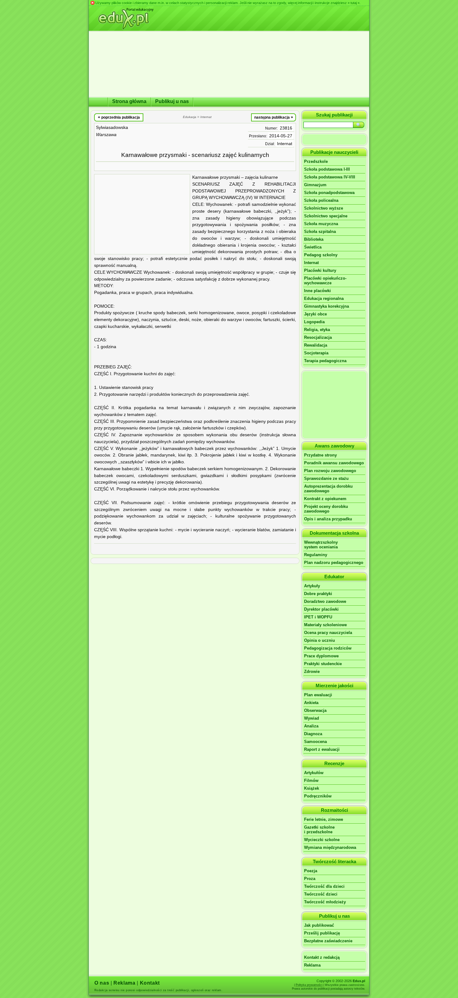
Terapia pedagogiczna (325, 360)
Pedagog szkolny (320, 255)
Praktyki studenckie (323, 663)
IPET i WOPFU (318, 617)
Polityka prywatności (309, 984)
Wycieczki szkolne (322, 839)
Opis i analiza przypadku (328, 519)
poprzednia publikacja (119, 117)
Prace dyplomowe (321, 656)
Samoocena (315, 741)
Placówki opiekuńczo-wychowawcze (325, 280)
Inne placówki (317, 290)
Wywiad (311, 718)
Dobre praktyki (318, 593)
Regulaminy (315, 554)
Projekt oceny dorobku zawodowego (326, 508)
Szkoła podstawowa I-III (327, 169)
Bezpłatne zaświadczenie (328, 941)
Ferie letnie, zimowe (323, 819)
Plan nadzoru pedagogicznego (333, 562)
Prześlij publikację (322, 933)
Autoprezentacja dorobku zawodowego (328, 488)
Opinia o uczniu (319, 640)
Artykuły (312, 586)
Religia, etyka (317, 329)
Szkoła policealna (321, 200)
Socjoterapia (316, 353)
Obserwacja (315, 710)
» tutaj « (354, 3)
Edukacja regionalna (324, 298)
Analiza (311, 726)
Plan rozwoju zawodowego (330, 470)
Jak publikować (319, 925)
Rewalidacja (315, 345)
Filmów (311, 780)
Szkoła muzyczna (321, 223)
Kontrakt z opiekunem (325, 498)
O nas (101, 983)
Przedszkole (316, 161)
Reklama (312, 965)
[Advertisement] (142, 214)
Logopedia (314, 321)
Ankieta (311, 702)
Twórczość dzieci (320, 894)
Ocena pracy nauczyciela (328, 632)
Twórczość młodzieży (325, 902)
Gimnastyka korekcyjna (326, 306)
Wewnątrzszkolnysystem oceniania (321, 544)
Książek (311, 788)
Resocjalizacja (318, 337)
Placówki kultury (320, 270)
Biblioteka (313, 239)
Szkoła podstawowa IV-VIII (329, 177)
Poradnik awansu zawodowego (334, 463)
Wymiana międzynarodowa (330, 847)
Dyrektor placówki (321, 609)
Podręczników (318, 796)
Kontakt (150, 983)
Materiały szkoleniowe (325, 624)
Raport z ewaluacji (322, 749)
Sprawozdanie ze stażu (326, 478)
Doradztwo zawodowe (325, 601)
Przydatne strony (320, 455)
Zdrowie (312, 671)
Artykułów (313, 772)
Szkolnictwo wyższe (323, 208)
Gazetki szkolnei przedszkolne (319, 829)
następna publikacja (273, 117)
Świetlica (313, 247)
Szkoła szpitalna (320, 231)
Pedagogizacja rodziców (327, 648)
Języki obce (315, 314)
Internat (284, 143)
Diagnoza (313, 733)
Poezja (310, 870)
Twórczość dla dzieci (324, 886)
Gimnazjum (315, 184)
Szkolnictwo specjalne (325, 216)
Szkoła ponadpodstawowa (329, 192)
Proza (309, 878)
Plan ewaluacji (318, 695)
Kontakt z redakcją (322, 957)
